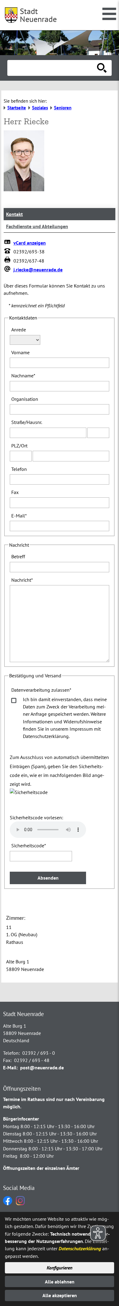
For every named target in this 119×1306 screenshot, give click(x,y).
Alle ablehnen (59, 1282)
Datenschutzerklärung (80, 1248)
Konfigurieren (59, 1268)
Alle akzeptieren (59, 1295)
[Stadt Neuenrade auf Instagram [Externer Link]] (20, 1203)
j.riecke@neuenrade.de (38, 269)
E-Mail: (10, 1067)
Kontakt (14, 214)
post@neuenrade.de (42, 1067)
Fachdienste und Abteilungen (37, 226)
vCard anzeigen (29, 243)
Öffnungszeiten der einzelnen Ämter (41, 1168)
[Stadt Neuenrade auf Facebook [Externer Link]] (7, 1203)
